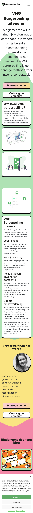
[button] (30, 476)
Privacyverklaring (20, 511)
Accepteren (16, 497)
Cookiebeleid (11, 511)
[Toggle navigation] (28, 5)
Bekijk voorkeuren (16, 507)
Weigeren (16, 502)
